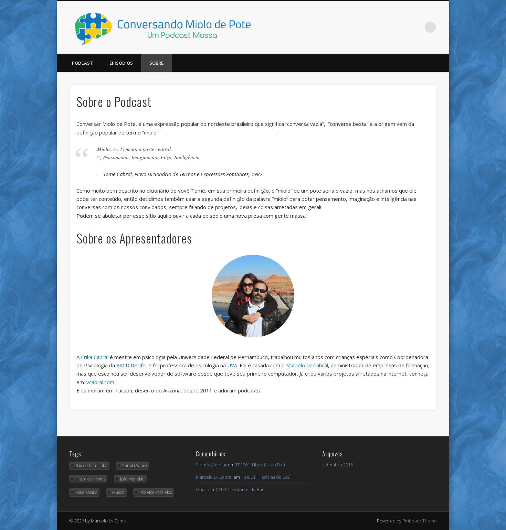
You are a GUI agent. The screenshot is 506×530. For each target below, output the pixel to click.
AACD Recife (131, 365)
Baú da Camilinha (91, 465)
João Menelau (132, 479)
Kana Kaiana (86, 492)
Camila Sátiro (134, 465)
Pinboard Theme (419, 521)
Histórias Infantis (90, 479)
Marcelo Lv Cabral (307, 365)
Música (118, 492)
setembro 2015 (337, 465)
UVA (232, 365)
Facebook (402, 27)
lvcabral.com (99, 382)
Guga (201, 489)
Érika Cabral (94, 357)
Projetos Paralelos (155, 492)
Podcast (82, 63)
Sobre (156, 63)
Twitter (416, 27)
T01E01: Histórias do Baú (260, 465)
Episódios (121, 63)
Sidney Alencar (211, 465)
